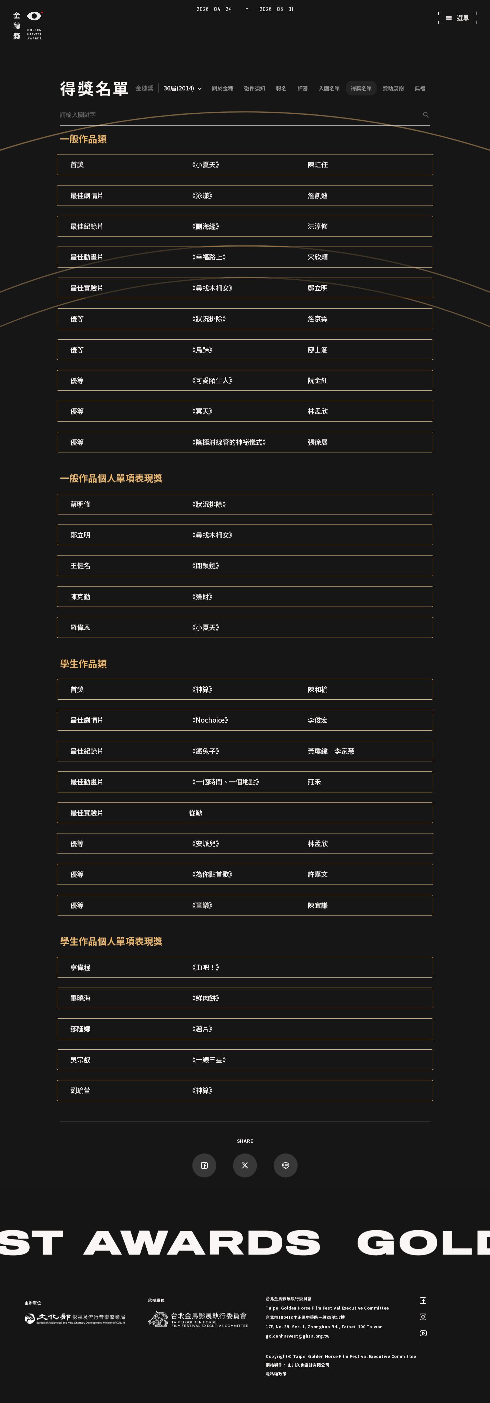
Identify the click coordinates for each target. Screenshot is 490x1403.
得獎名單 (361, 88)
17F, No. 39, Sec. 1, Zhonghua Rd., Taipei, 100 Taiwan (324, 1326)
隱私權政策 (276, 1373)
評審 (302, 88)
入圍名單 (329, 88)
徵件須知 (254, 88)
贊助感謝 (393, 88)
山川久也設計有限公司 (308, 1365)
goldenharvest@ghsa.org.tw (298, 1336)
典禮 (420, 88)
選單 (462, 17)
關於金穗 (222, 88)
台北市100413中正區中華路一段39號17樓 (305, 1317)
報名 (281, 88)
